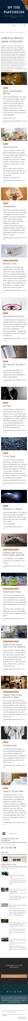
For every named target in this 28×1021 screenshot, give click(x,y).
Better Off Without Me (14, 365)
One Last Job (10, 147)
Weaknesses (9, 206)
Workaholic (10, 745)
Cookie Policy (4, 1015)
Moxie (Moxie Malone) (15, 908)
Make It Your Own (13, 791)
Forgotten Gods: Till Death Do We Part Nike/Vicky (18, 923)
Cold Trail (9, 456)
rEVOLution (10, 263)
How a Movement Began (13, 92)
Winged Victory (13, 921)
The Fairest (22, 874)
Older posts (13, 833)
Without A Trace (12, 509)
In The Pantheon (14, 10)
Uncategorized (13, 260)
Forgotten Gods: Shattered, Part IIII (13, 553)
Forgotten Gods (8, 549)
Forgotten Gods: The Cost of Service (14, 645)
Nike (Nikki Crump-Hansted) (16, 926)
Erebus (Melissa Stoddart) (16, 893)
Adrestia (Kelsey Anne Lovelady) (12, 121)
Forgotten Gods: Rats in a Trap (12, 696)
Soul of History (13, 874)
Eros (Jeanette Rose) (15, 879)
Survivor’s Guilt (12, 592)
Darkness (11, 888)
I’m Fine (7, 406)
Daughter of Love (13, 316)
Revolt (5, 87)
